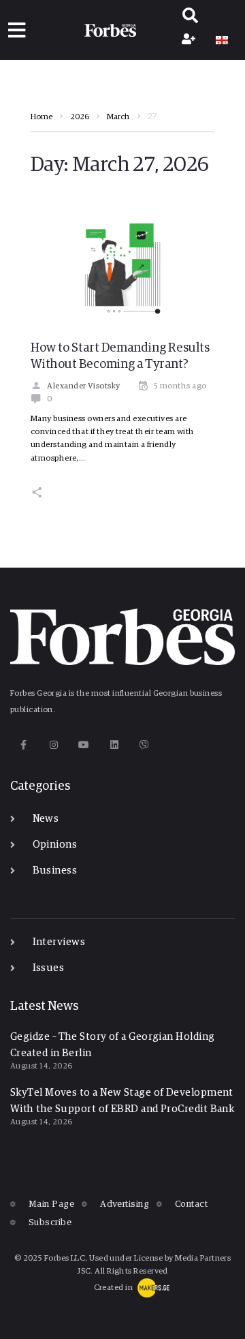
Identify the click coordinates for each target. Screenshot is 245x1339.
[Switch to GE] (222, 40)
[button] (17, 30)
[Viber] (144, 745)
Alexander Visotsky (83, 386)
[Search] (190, 17)
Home (41, 117)
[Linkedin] (114, 745)
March (118, 117)
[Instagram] (53, 745)
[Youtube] (84, 745)
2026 (79, 117)
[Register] (190, 40)
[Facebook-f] (23, 745)
